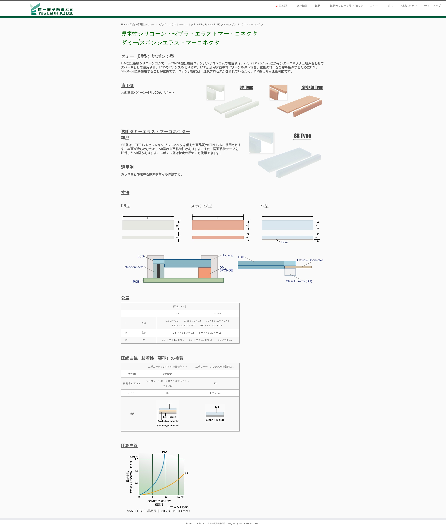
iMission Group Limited (249, 523)
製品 (318, 6)
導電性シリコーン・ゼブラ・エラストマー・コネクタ (166, 24)
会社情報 (302, 6)
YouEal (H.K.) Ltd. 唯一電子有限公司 (209, 523)
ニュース (375, 6)
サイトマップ (432, 6)
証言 (390, 6)
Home (124, 24)
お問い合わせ (408, 6)
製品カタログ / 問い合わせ (346, 6)
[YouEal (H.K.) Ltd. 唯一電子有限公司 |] (51, 9)
